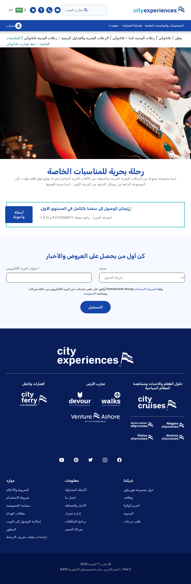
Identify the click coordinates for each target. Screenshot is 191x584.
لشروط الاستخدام (145, 289)
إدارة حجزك (73, 513)
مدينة (103, 268)
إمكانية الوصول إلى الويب (23, 521)
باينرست (76, 460)
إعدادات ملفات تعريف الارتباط (26, 537)
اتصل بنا (70, 497)
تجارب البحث (74, 10)
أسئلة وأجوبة (19, 214)
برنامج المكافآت (75, 521)
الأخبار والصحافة (75, 505)
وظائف (128, 497)
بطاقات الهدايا (15, 513)
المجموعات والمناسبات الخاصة (164, 25)
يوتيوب (61, 460)
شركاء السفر (74, 529)
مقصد (115, 25)
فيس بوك (119, 460)
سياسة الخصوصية (18, 505)
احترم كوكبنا (132, 505)
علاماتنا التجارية (133, 25)
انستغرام (105, 460)
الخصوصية (90, 293)
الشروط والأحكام (17, 489)
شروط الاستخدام (17, 497)
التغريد (90, 460)
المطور (11, 529)
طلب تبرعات (132, 521)
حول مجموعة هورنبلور (138, 489)
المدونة (129, 513)
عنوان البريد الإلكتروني (21, 268)
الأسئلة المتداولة (76, 489)
